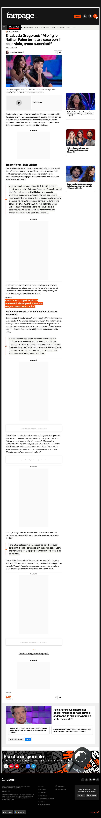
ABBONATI (77, 16)
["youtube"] (17, 766)
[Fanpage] (8, 779)
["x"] (22, 766)
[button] (60, 52)
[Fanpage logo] (20, 16)
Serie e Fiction (40, 27)
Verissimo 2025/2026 (13, 32)
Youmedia (41, 786)
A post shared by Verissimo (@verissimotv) (33, 428)
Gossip (53, 27)
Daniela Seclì (19, 52)
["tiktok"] (6, 766)
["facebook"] (28, 766)
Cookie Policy (42, 795)
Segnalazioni (42, 789)
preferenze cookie (44, 805)
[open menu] (4, 27)
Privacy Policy (42, 792)
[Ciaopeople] (94, 813)
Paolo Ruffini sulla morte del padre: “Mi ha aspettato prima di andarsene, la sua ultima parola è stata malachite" (72, 714)
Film (47, 27)
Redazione (41, 801)
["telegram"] (33, 766)
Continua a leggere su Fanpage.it (34, 653)
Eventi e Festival (71, 27)
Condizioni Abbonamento (46, 798)
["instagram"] (11, 766)
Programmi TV (29, 27)
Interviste (60, 27)
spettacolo (14, 27)
